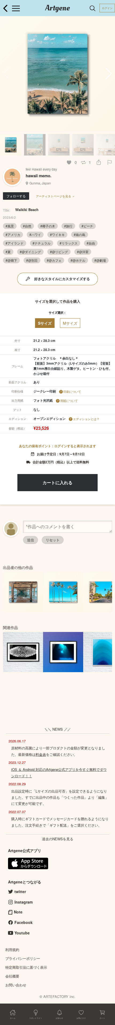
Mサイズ (70, 323)
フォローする (16, 196)
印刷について (72, 391)
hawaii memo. (38, 176)
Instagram (23, 902)
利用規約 (12, 949)
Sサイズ (45, 323)
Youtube (22, 932)
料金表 (41, 754)
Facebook (23, 922)
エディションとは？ (86, 419)
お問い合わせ (15, 984)
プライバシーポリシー (22, 958)
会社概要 (12, 976)
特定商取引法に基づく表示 (26, 967)
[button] (108, 74)
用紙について (69, 400)
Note (18, 912)
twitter (20, 891)
